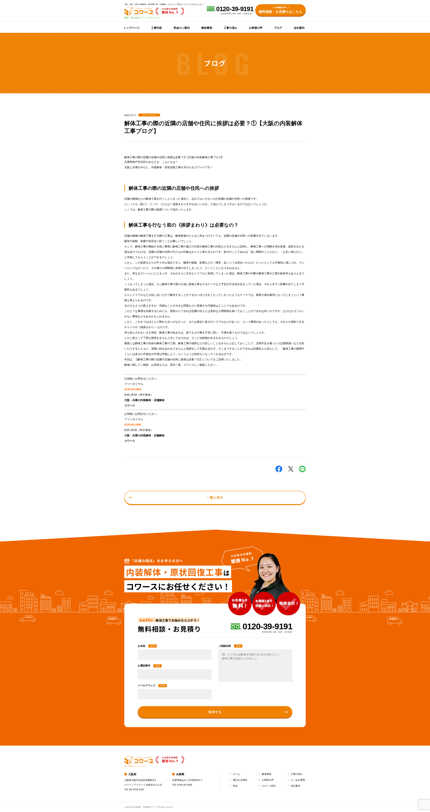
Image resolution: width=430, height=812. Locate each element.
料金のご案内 (182, 27)
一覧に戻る (215, 497)
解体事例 (206, 27)
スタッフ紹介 (269, 785)
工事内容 (156, 27)
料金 (235, 785)
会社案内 (299, 27)
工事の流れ (230, 27)
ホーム (236, 774)
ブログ (278, 27)
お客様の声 (255, 27)
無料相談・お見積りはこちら (280, 9)
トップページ (131, 27)
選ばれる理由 (240, 780)
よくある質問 (298, 780)
